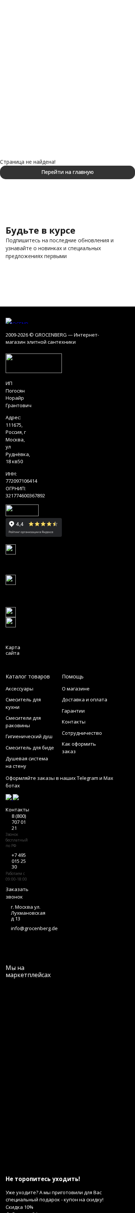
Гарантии (73, 710)
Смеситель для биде (30, 747)
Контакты (74, 721)
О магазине (76, 688)
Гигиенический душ (29, 736)
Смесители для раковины (23, 722)
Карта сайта (13, 650)
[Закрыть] (67, 1165)
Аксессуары (19, 688)
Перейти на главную (67, 171)
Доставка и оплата (84, 699)
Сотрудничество (82, 733)
